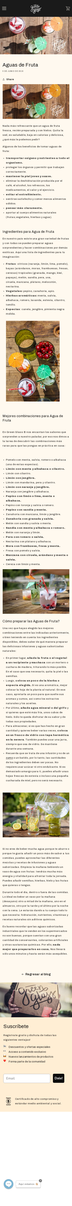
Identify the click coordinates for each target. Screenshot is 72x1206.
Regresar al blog (38, 974)
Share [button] (10, 79)
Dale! (59, 1078)
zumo (9, 757)
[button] (4, 8)
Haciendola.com (16, 1191)
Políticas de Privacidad (20, 1179)
